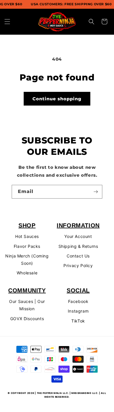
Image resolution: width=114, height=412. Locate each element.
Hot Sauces (27, 236)
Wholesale (27, 272)
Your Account (78, 236)
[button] (7, 21)
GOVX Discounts (27, 318)
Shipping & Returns (78, 246)
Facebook (78, 301)
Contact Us (78, 255)
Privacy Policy (78, 265)
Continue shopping (57, 98)
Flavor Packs (27, 246)
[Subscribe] (95, 192)
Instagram (78, 310)
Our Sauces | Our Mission (27, 305)
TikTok (78, 320)
